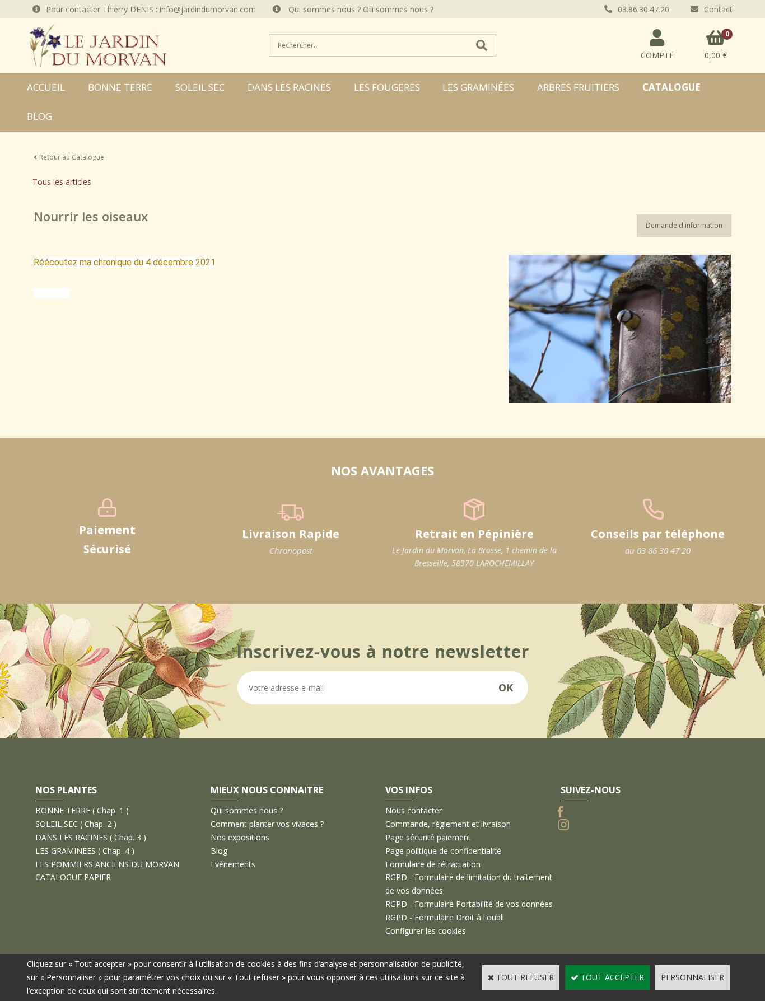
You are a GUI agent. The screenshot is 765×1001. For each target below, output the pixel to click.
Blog (39, 116)
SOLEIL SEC (200, 87)
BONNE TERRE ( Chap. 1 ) (82, 810)
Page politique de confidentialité (443, 850)
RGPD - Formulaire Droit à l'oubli (444, 917)
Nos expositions (240, 837)
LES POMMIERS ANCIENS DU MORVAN (107, 864)
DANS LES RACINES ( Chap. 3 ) (90, 837)
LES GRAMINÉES (478, 87)
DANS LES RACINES (289, 87)
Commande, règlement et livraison (448, 823)
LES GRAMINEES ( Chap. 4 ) (84, 850)
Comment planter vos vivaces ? (267, 823)
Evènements (233, 864)
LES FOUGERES (387, 87)
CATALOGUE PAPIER (73, 877)
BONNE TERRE (120, 87)
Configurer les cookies (425, 930)
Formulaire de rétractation (433, 864)
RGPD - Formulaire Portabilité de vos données (469, 904)
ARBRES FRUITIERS (578, 87)
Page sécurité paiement (428, 837)
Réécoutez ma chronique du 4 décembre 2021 (125, 262)
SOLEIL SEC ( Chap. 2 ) (75, 823)
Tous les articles (61, 181)
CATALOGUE (671, 87)
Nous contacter (413, 810)
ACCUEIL (46, 87)
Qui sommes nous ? (247, 810)
